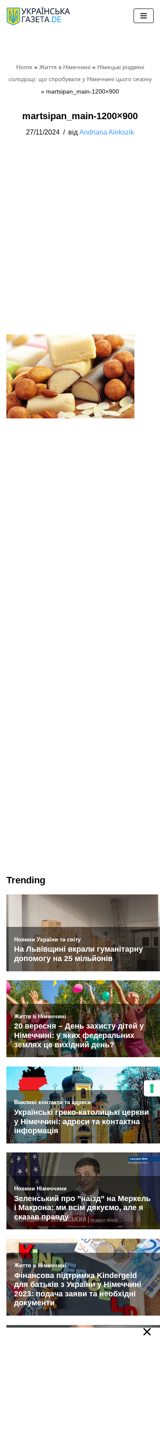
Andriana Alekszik (106, 132)
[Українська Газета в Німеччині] (38, 16)
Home (24, 67)
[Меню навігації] (144, 16)
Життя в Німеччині (64, 67)
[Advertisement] (80, 244)
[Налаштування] (152, 1088)
